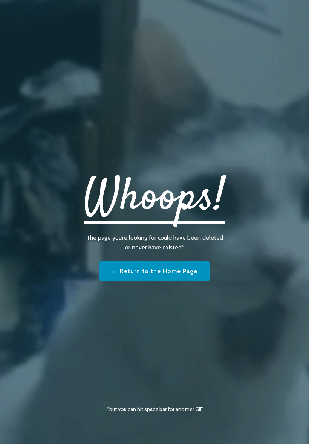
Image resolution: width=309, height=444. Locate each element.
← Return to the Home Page (154, 271)
